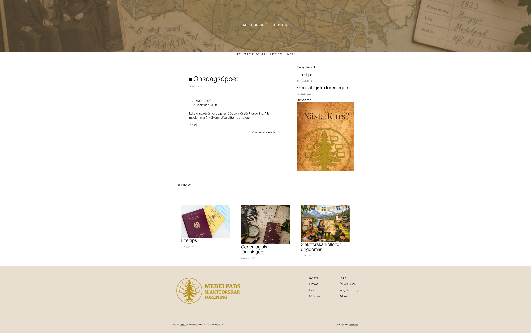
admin (200, 86)
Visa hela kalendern (265, 132)
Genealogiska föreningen (322, 87)
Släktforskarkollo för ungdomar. (321, 247)
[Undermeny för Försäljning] (284, 54)
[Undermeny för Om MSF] (267, 54)
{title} (193, 125)
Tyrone (182, 324)
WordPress (353, 324)
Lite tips (305, 74)
